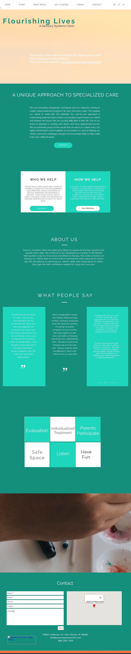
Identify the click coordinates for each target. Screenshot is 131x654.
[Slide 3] (104, 382)
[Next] (126, 346)
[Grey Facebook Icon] (119, 4)
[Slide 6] (113, 382)
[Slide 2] (101, 382)
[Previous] (89, 346)
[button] (63, 145)
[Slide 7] (116, 382)
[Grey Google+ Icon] (123, 4)
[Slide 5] (110, 382)
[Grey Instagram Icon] (114, 4)
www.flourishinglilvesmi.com (81, 62)
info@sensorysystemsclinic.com (65, 637)
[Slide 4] (107, 382)
